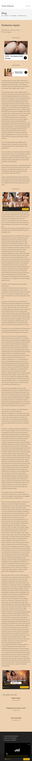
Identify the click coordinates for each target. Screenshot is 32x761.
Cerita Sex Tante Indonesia (11, 736)
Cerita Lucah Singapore (10, 738)
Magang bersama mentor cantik (16, 708)
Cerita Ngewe (7, 32)
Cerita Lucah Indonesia (10, 740)
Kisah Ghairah (8, 6)
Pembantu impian (22, 15)
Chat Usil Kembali (16, 718)
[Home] (2, 15)
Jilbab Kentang (16, 698)
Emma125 (6, 30)
